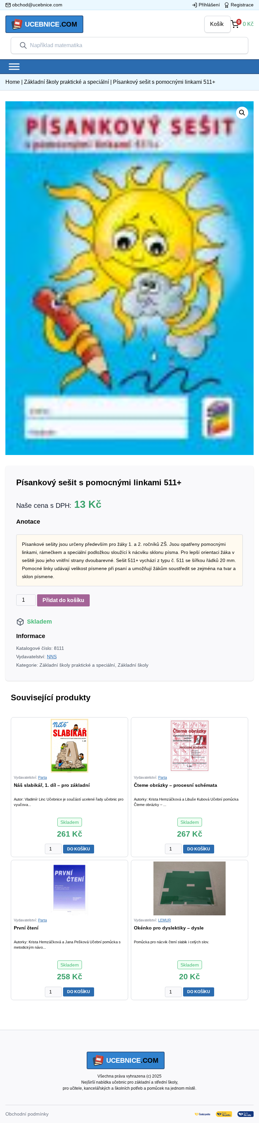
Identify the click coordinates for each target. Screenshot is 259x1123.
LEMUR (164, 920)
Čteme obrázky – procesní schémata (175, 785)
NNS (52, 656)
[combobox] (135, 45)
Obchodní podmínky (27, 1114)
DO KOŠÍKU (78, 849)
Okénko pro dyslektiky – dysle (169, 928)
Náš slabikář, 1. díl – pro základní (52, 785)
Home (12, 82)
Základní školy (133, 665)
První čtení (26, 928)
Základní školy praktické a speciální (66, 82)
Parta (42, 777)
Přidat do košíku (63, 600)
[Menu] (14, 66)
